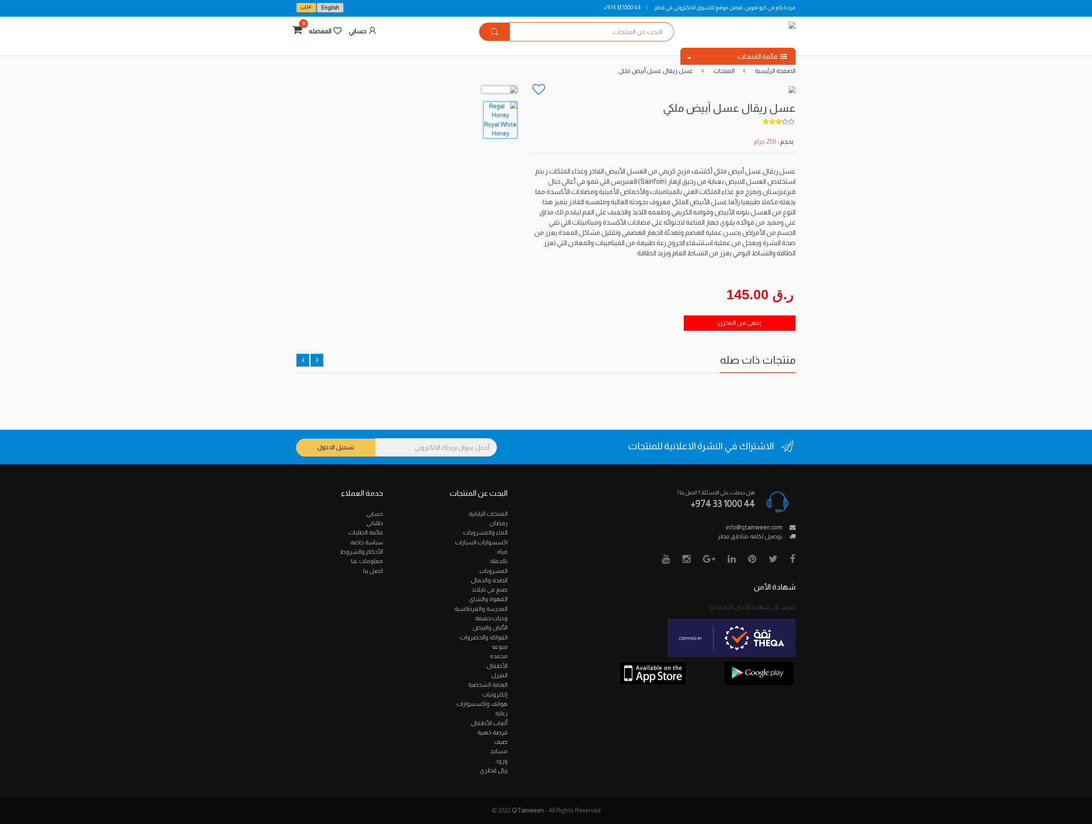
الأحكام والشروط (361, 551)
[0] (296, 31)
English (330, 7)
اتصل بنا (373, 570)
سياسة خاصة (366, 542)
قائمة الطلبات (366, 532)
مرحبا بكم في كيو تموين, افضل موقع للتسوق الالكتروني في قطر (725, 7)
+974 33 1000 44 (622, 7)
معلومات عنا (367, 561)
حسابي (374, 513)
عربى (306, 6)
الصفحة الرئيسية (775, 70)
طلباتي (374, 523)
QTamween (528, 810)
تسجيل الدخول (335, 447)
